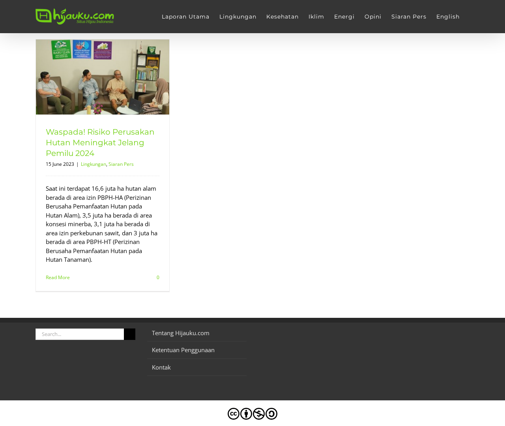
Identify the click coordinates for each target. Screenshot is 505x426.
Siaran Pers (121, 164)
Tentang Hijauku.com (180, 333)
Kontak (161, 367)
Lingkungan (93, 164)
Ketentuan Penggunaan (183, 350)
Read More (58, 277)
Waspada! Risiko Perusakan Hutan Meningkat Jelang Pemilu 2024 (100, 142)
